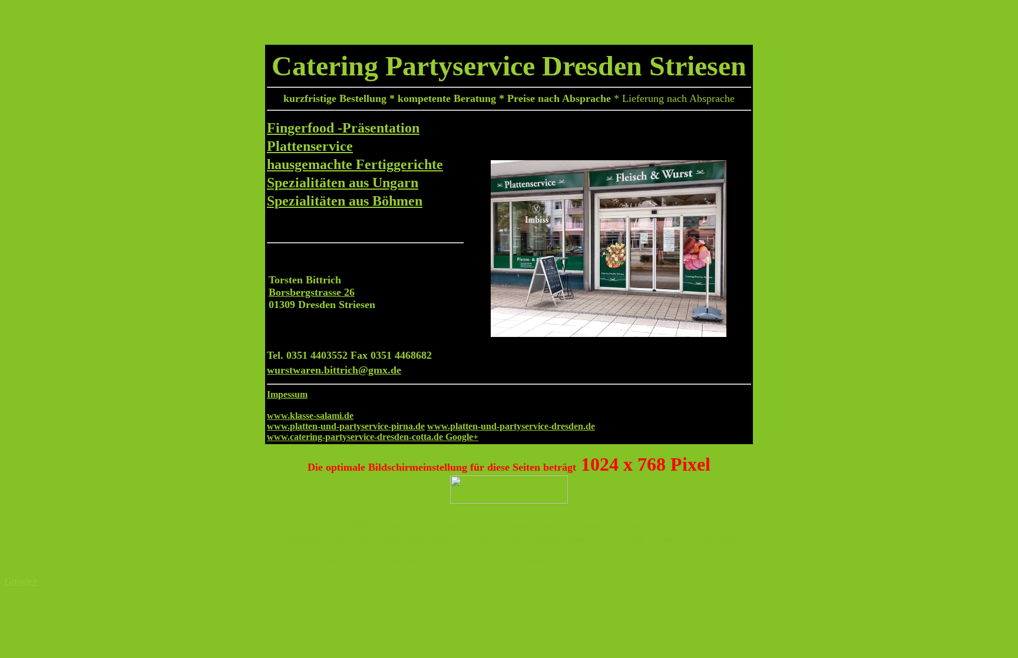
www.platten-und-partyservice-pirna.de (346, 426)
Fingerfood (302, 127)
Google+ (461, 437)
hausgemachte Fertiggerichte (355, 164)
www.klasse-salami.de (310, 416)
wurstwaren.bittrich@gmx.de (334, 370)
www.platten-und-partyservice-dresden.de (511, 426)
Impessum (287, 394)
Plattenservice (310, 146)
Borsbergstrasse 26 (312, 292)
